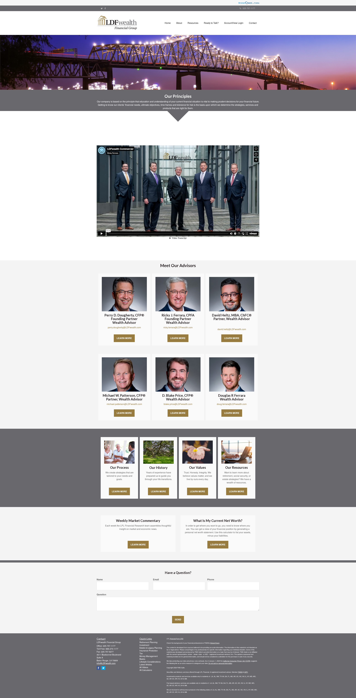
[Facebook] (105, 8)
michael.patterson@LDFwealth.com (124, 404)
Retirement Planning (148, 642)
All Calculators (145, 670)
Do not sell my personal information (220, 663)
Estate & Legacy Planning (150, 647)
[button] (179, 23)
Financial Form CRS (176, 638)
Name (100, 579)
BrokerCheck (214, 643)
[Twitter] (102, 8)
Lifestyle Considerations (149, 661)
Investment (144, 645)
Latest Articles (145, 664)
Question (101, 594)
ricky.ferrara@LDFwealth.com (178, 327)
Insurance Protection (148, 650)
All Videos (143, 667)
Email (156, 579)
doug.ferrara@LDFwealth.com (232, 404)
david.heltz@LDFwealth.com (231, 329)
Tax (141, 653)
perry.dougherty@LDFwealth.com (124, 327)
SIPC (246, 672)
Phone (210, 579)
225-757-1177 (249, 8)
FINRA (240, 672)
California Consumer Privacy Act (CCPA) (236, 661)
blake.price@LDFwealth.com (178, 404)
